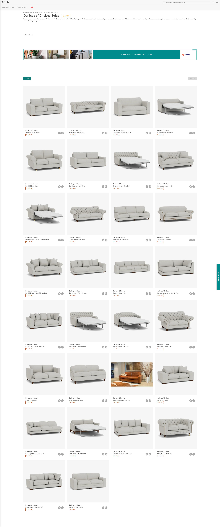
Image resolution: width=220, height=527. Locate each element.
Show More (29, 35)
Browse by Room (22, 7)
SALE (32, 7)
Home (25, 12)
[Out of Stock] (28, 189)
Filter (27, 78)
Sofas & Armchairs (33, 12)
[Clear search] (208, 3)
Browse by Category (8, 7)
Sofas (40, 12)
